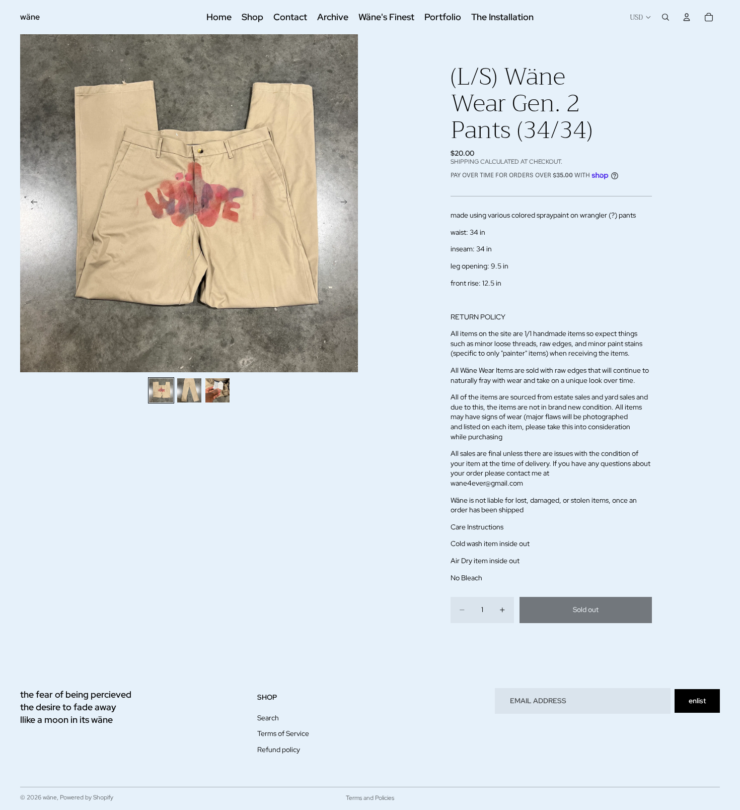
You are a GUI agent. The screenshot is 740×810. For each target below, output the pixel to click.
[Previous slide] (31, 203)
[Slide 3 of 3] (217, 390)
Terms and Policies (370, 798)
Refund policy (278, 749)
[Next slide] (347, 203)
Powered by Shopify (86, 797)
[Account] (687, 17)
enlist (697, 700)
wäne (50, 797)
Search (268, 717)
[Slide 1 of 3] (161, 390)
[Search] (665, 17)
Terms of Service (283, 733)
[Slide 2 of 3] (189, 390)
